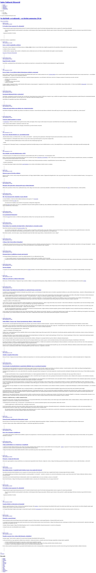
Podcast (4, 569)
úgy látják (14, 200)
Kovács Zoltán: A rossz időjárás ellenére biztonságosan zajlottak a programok (20, 72)
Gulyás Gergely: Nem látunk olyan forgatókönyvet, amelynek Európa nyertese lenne (22, 289)
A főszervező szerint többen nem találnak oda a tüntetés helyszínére (18, 108)
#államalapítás (14, 52)
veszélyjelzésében (25, 164)
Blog (3, 567)
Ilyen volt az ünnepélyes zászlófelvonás (11, 432)
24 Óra (4, 566)
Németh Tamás (5, 466)
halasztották (36, 198)
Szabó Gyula (5, 41)
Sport (4, 564)
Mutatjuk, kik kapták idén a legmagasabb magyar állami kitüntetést (18, 185)
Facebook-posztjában (21, 228)
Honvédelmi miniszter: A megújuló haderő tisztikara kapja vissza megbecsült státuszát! (22, 470)
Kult (3, 561)
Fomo (4, 565)
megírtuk (36, 506)
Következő (2, 553)
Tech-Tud (4, 563)
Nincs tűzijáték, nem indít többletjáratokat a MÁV (14, 153)
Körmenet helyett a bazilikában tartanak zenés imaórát (15, 254)
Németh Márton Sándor (7, 57)
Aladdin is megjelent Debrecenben (10, 354)
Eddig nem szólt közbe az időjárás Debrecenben (13, 278)
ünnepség (4, 6)
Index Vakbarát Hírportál (10, 2)
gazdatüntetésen (6, 121)
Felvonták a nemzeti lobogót (9, 518)
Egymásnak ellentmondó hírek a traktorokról (13, 94)
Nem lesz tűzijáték (7, 267)
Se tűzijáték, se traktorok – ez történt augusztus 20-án (20, 18)
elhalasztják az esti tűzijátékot (42, 157)
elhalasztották (83, 84)
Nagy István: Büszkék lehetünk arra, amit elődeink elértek (16, 134)
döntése (29, 269)
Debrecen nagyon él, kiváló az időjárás (11, 173)
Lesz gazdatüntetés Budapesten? (10, 214)
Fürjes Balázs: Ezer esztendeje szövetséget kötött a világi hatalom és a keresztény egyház (22, 225)
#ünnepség (10, 52)
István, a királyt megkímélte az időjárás (12, 45)
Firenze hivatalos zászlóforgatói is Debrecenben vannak (15, 419)
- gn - (4, 69)
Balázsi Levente (5, 484)
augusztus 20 (5, 5)
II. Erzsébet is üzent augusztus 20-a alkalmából (13, 26)
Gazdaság (4, 560)
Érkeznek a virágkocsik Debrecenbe (11, 458)
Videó (4, 568)
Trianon (4, 571)
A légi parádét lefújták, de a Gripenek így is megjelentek (15, 444)
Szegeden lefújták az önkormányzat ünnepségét (13, 504)
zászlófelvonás (5, 8)
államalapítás (5, 7)
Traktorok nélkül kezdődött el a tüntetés (12, 119)
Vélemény (4, 562)
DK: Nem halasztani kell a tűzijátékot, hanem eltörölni (15, 196)
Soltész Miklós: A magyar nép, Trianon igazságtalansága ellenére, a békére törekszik (22, 321)
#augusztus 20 (5, 52)
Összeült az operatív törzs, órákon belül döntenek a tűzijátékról (17, 536)
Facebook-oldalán (52, 74)
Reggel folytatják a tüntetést (9, 61)
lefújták (84, 280)
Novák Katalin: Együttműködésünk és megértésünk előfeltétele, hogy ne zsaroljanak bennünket (24, 366)
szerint (8, 204)
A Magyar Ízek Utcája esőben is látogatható (13, 242)
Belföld (4, 4)
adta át (69, 187)
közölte (62, 446)
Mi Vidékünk (5, 570)
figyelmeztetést (38, 509)
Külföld (4, 559)
